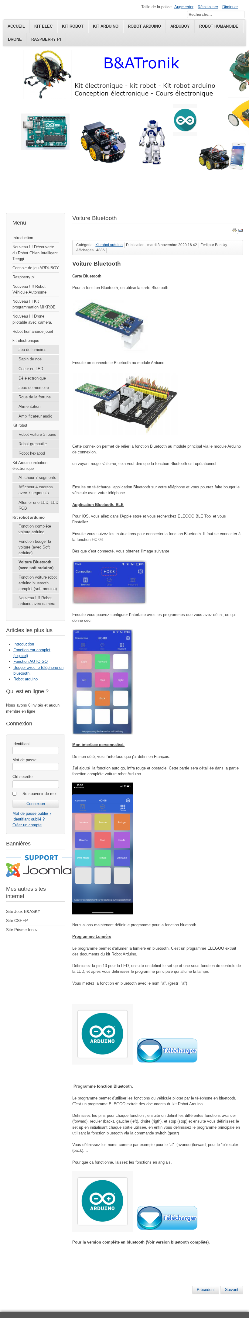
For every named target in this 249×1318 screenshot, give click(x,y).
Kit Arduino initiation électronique (29, 465)
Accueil (16, 26)
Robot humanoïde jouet (32, 331)
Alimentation (29, 406)
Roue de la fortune (35, 397)
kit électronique (25, 340)
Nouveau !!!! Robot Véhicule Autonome (29, 289)
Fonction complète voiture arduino (35, 529)
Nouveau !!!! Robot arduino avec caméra (37, 601)
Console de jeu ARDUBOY (35, 268)
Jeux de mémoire (34, 387)
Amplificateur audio (35, 416)
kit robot (73, 26)
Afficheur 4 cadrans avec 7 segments (36, 490)
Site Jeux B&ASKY (23, 911)
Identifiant (21, 744)
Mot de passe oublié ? (31, 813)
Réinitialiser (208, 7)
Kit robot (19, 425)
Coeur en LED (31, 368)
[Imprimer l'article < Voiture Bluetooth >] (235, 231)
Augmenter (183, 7)
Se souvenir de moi (39, 793)
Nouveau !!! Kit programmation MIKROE (34, 304)
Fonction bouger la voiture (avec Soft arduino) (35, 547)
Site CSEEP (17, 920)
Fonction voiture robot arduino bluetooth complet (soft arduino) (38, 583)
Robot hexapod (32, 453)
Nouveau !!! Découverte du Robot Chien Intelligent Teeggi (35, 253)
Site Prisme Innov (22, 929)
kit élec (43, 26)
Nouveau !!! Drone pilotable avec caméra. (32, 319)
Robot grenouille (33, 444)
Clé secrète (22, 776)
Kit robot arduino (28, 517)
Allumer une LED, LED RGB (38, 505)
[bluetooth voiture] (102, 1230)
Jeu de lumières (32, 349)
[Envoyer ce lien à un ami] (240, 231)
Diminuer (230, 7)
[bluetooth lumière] (102, 1063)
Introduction (22, 238)
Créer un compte (27, 825)
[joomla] (41, 875)
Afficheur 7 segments (37, 477)
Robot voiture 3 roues (37, 434)
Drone (15, 39)
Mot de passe (24, 760)
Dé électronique (32, 378)
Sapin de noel (31, 359)
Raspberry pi (46, 39)
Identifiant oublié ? (28, 819)
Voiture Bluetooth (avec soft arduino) (36, 565)
